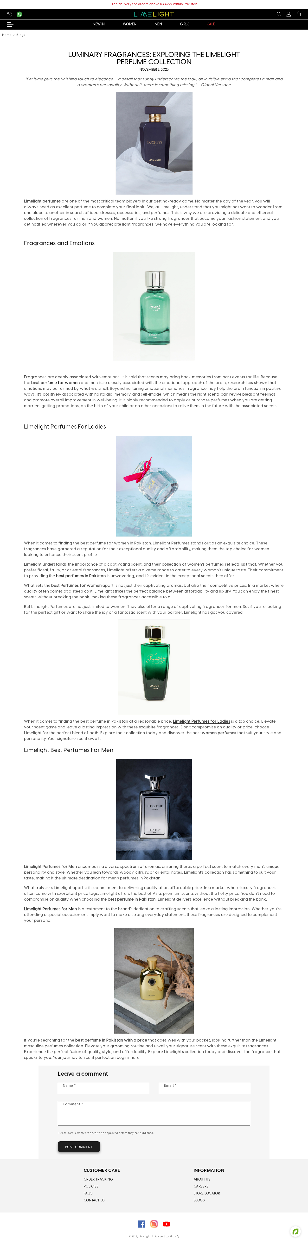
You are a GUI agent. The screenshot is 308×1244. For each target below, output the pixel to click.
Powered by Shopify (166, 1236)
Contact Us (94, 1200)
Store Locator (207, 1193)
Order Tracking (98, 1179)
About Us (202, 1179)
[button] (278, 14)
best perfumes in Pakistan (81, 576)
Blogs (20, 34)
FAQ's (88, 1193)
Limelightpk (146, 1236)
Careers (201, 1186)
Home (6, 34)
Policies (91, 1186)
